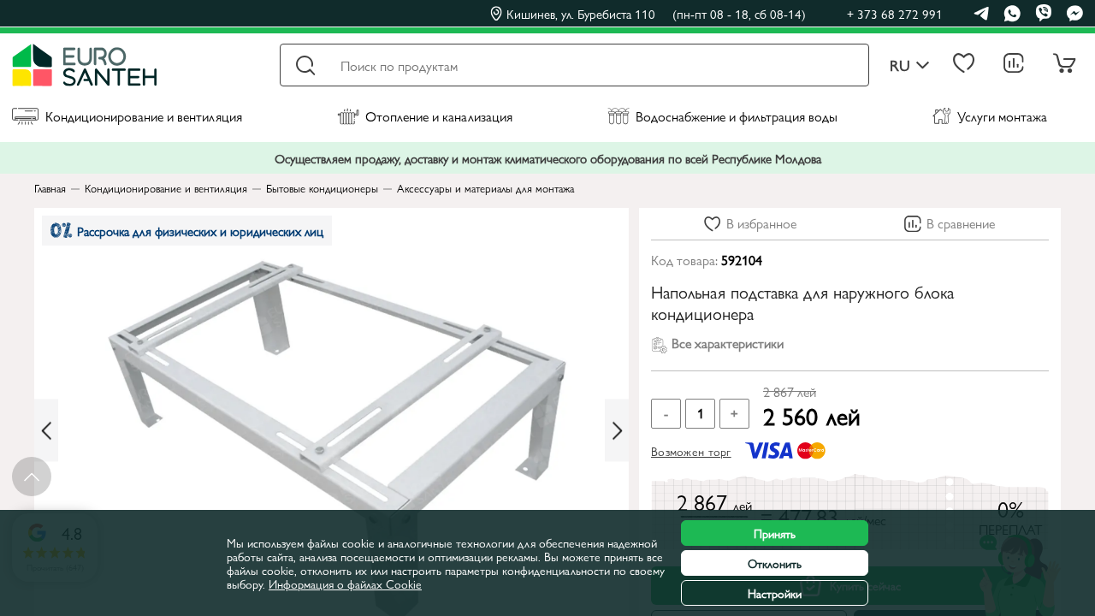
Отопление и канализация (438, 116)
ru (900, 65)
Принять (775, 533)
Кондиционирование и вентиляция (143, 116)
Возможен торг (691, 451)
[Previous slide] (46, 431)
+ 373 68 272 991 (895, 13)
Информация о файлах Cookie (345, 583)
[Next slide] (617, 431)
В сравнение (960, 223)
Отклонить (775, 563)
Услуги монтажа (1002, 116)
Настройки (775, 592)
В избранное (761, 223)
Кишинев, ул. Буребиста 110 (656, 13)
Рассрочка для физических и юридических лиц (200, 231)
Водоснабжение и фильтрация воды (737, 116)
